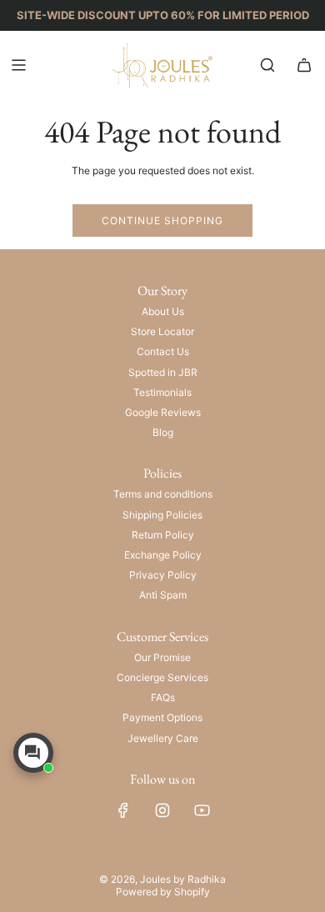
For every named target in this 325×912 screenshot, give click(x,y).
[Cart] (304, 65)
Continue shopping (162, 220)
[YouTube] (201, 810)
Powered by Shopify (163, 891)
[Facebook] (123, 810)
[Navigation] (18, 65)
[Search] (267, 65)
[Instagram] (162, 810)
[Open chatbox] (33, 753)
